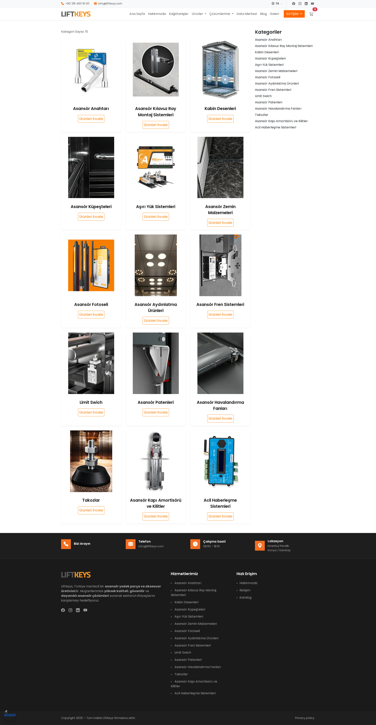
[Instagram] (300, 4)
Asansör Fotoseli (267, 77)
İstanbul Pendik (278, 546)
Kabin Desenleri (267, 52)
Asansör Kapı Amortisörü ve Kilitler (281, 121)
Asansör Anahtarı (268, 39)
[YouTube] (313, 4)
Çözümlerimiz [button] (220, 14)
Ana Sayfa (137, 14)
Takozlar (261, 115)
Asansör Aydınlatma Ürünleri (277, 83)
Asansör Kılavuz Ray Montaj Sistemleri (284, 46)
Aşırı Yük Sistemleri (269, 64)
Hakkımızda (157, 14)
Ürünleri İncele (91, 118)
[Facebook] (294, 4)
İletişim (245, 590)
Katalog (245, 597)
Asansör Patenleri (268, 102)
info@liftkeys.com (151, 546)
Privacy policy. (305, 718)
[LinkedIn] (307, 4)
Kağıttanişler (179, 14)
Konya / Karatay (279, 550)
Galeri (274, 14)
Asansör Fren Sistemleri (273, 89)
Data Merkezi (247, 14)
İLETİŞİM (292, 14)
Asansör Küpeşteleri (270, 58)
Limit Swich (263, 96)
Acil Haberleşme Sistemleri (275, 127)
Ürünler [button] (198, 14)
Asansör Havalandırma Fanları (278, 108)
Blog (263, 14)
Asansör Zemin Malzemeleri (276, 71)
